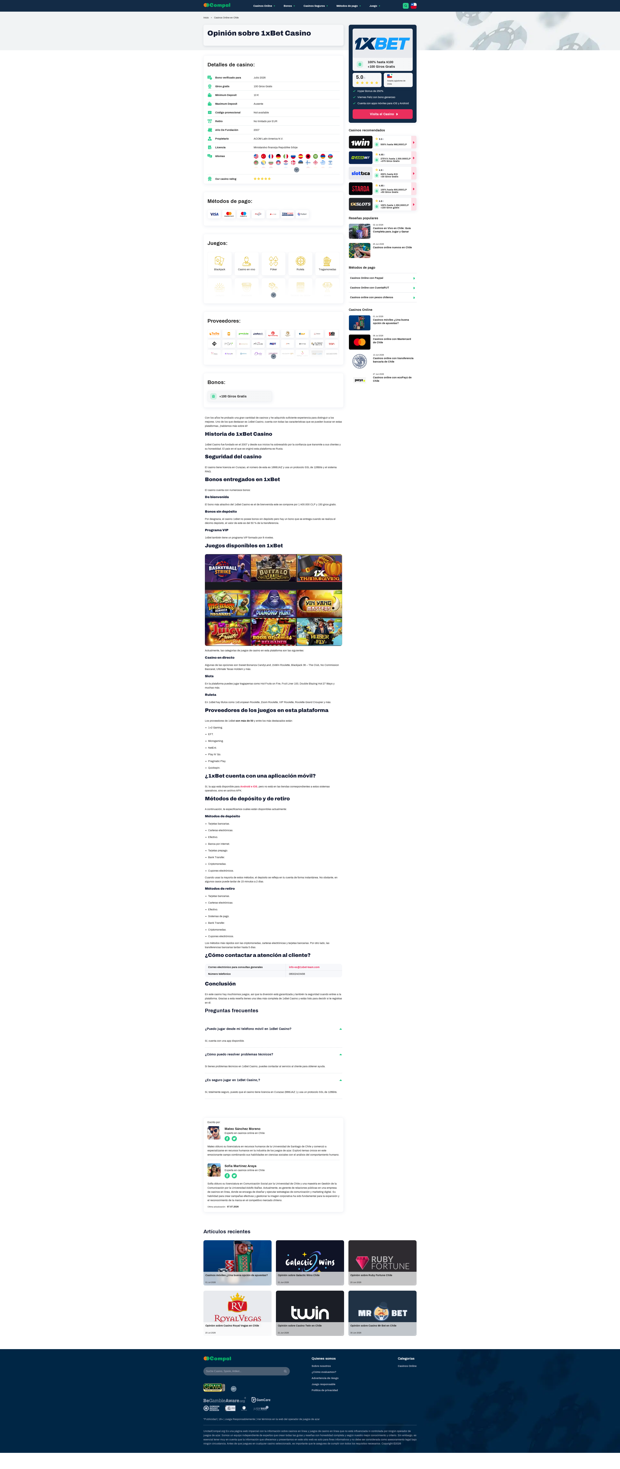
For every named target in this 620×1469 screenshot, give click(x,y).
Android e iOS (248, 786)
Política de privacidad (325, 1390)
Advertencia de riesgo (325, 1378)
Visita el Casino (382, 114)
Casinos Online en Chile (226, 17)
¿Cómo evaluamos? (324, 1372)
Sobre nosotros (321, 1366)
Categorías (406, 1358)
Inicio (206, 17)
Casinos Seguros (314, 6)
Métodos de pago (347, 6)
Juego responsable (323, 1384)
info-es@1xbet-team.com (304, 967)
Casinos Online (262, 6)
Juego (373, 6)
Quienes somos (324, 1358)
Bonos (288, 6)
